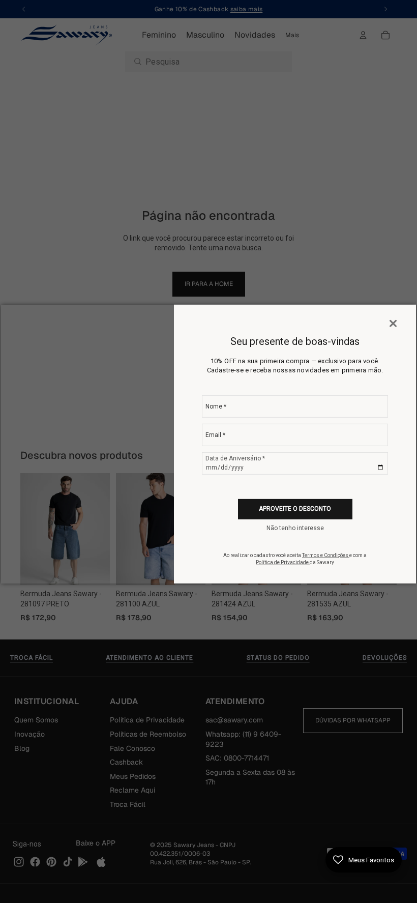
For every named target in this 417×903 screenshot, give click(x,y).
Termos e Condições (325, 555)
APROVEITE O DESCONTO (295, 508)
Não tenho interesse (295, 528)
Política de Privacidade (283, 562)
